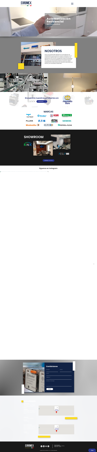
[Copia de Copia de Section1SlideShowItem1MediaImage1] (50, 33)
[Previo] (4, 22)
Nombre (48, 369)
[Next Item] (93, 264)
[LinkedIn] (44, 446)
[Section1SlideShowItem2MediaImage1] (47, 33)
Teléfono (48, 377)
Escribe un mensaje (50, 380)
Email (47, 373)
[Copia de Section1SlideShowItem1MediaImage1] (48, 33)
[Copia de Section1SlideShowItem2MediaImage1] (49, 33)
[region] (60, 21)
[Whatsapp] (41, 446)
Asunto (61, 369)
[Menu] (72, 3)
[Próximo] (92, 22)
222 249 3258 (26, 418)
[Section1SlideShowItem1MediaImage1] (46, 33)
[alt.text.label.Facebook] (46, 446)
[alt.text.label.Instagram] (48, 446)
